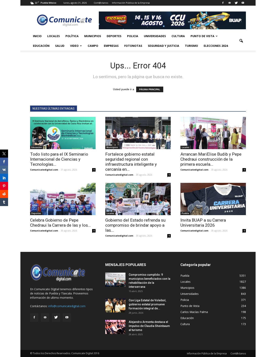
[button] (241, 41)
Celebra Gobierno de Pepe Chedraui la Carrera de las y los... (60, 223)
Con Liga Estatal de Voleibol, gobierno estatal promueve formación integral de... (147, 304)
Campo (93, 46)
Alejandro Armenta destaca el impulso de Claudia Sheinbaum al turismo (149, 326)
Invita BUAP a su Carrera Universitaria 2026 (203, 223)
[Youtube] (243, 2)
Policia (132, 36)
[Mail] (229, 2)
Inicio (37, 36)
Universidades (155, 36)
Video (74, 46)
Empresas (111, 46)
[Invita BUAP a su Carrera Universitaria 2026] (213, 199)
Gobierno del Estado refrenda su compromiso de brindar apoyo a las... (135, 225)
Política (72, 36)
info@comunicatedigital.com (66, 306)
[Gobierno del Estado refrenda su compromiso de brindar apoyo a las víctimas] (138, 199)
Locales (53, 36)
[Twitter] (236, 2)
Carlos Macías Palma (194, 312)
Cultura (178, 36)
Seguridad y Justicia (163, 46)
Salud (59, 46)
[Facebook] (223, 2)
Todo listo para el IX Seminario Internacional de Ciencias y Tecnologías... (59, 159)
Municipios (92, 36)
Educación (41, 46)
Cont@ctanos (101, 2)
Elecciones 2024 (216, 46)
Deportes (114, 36)
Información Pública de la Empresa (131, 2)
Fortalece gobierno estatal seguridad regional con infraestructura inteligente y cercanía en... (131, 162)
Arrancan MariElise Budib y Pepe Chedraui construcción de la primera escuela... (210, 159)
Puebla (185, 213)
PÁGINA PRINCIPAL (149, 89)
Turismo (191, 46)
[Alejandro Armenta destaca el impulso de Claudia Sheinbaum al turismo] (115, 327)
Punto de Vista (202, 36)
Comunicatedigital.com (44, 169)
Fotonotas (133, 46)
